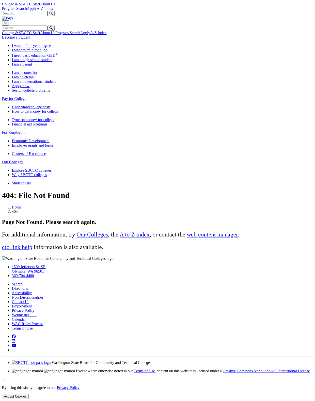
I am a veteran (23, 77)
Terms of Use (22, 328)
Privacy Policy (23, 310)
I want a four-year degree (31, 45)
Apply (32, 8)
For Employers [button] (13, 132)
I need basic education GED (35, 55)
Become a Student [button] (16, 37)
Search (17, 284)
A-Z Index (45, 8)
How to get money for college (35, 111)
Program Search (14, 8)
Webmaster (24, 315)
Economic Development (30, 141)
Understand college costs (31, 107)
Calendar (19, 319)
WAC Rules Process (27, 324)
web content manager (212, 234)
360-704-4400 (23, 276)
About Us (47, 4)
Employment (22, 306)
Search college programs (31, 90)
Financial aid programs (29, 124)
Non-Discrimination (27, 297)
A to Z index (135, 234)
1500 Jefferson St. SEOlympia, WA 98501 (29, 269)
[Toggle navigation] (5, 23)
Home (16, 207)
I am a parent (22, 64)
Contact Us (20, 302)
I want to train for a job (29, 50)
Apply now (21, 86)
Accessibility (22, 293)
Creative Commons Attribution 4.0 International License (266, 371)
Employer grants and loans (32, 145)
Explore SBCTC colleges (31, 170)
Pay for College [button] (14, 99)
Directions (20, 288)
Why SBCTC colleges (29, 175)
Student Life (21, 183)
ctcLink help (17, 247)
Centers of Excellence (29, 154)
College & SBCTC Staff (21, 4)
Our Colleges (92, 234)
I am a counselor (24, 72)
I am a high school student (32, 60)
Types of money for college (33, 120)
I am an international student (34, 81)
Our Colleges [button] (12, 162)
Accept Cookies (15, 396)
